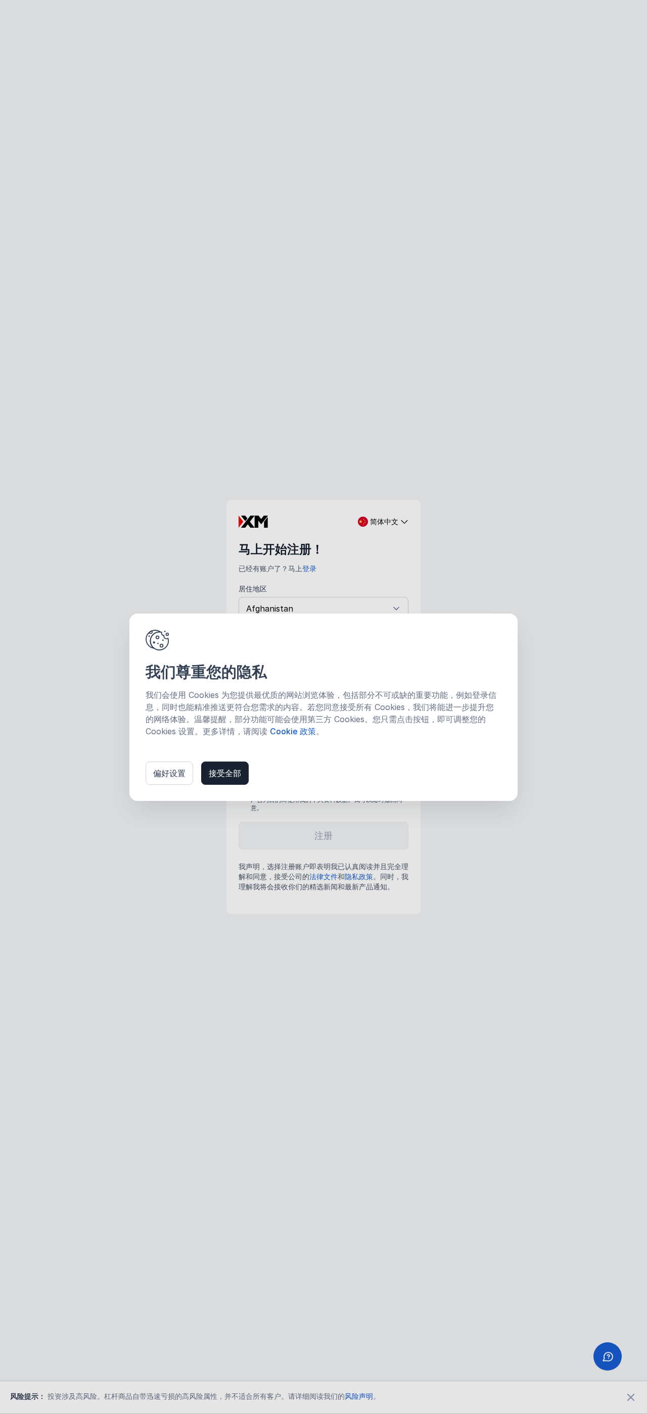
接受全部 (225, 773)
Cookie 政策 (293, 731)
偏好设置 (169, 773)
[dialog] (323, 707)
